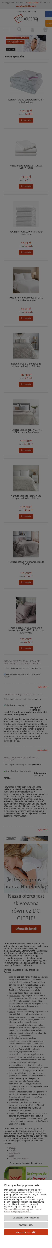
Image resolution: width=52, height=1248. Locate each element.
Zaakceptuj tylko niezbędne (26, 1217)
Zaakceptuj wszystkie (26, 1232)
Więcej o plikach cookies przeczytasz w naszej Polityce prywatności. (23, 1210)
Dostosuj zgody (26, 1225)
